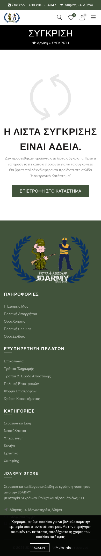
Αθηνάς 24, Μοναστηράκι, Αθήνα (36, 510)
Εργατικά (11, 453)
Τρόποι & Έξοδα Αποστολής (27, 376)
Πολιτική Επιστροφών (21, 384)
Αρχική (42, 43)
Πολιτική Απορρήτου (20, 314)
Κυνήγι (9, 446)
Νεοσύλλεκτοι (15, 431)
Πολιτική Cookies (17, 329)
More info (63, 547)
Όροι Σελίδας (14, 336)
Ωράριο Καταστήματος (22, 399)
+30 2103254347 (42, 5)
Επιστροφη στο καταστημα (51, 191)
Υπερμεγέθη (14, 438)
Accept (39, 548)
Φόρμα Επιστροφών (20, 391)
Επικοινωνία (14, 361)
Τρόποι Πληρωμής (19, 369)
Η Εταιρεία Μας (16, 306)
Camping (11, 461)
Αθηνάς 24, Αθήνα (79, 5)
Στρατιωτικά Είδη (17, 423)
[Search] (59, 17)
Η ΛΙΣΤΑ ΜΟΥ (74, 15)
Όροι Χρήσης (14, 321)
